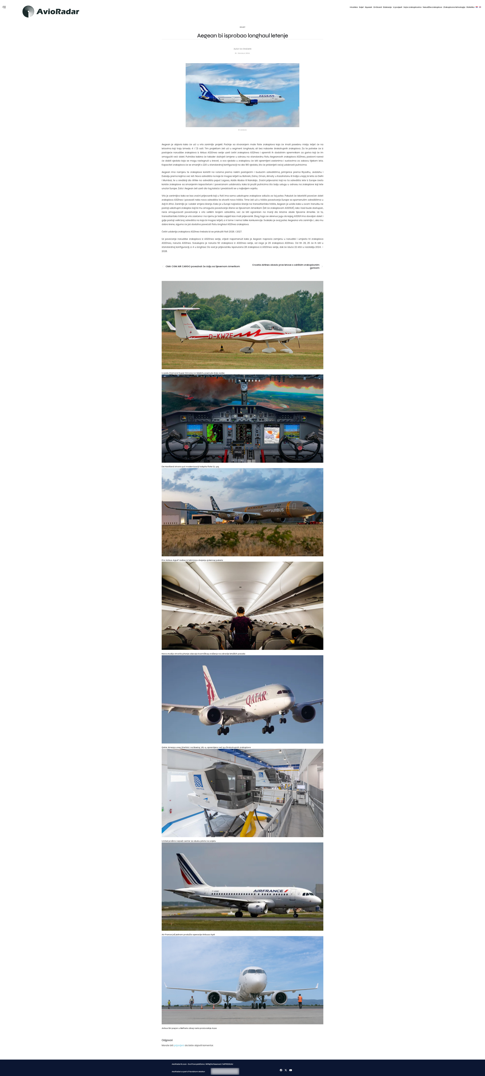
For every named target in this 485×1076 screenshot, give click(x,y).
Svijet (361, 7)
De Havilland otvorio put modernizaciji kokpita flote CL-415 (190, 466)
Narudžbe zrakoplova (432, 7)
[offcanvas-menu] (4, 7)
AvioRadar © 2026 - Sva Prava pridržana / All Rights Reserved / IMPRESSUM (202, 1064)
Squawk (368, 7)
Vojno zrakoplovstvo (412, 7)
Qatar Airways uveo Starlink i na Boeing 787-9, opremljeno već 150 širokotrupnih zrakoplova (206, 747)
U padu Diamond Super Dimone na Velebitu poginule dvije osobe (193, 373)
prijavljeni (179, 1045)
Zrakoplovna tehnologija (454, 7)
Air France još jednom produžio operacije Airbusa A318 (188, 934)
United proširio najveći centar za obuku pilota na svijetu (189, 841)
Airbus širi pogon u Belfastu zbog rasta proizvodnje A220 (189, 1028)
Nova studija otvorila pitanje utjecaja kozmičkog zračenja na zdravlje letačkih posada (203, 654)
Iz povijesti (397, 7)
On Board (377, 7)
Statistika (470, 7)
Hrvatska (354, 7)
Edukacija (387, 7)
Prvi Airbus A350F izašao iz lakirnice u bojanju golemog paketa (192, 560)
